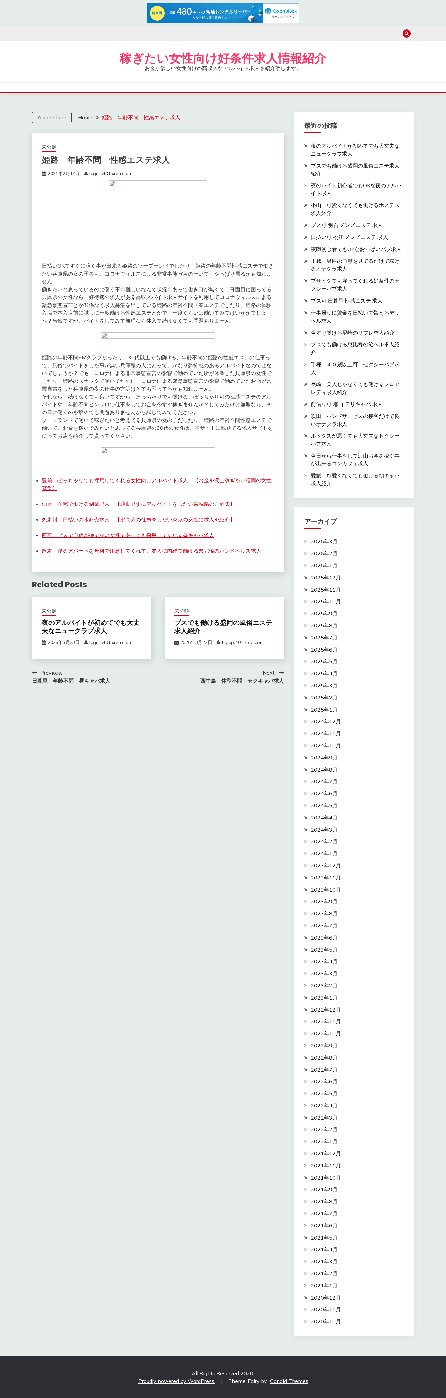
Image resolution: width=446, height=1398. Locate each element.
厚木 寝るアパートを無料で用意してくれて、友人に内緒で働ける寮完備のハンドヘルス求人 (151, 551)
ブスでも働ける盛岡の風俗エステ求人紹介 (223, 626)
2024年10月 (326, 745)
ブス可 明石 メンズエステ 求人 (347, 225)
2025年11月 (326, 589)
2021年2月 (324, 1273)
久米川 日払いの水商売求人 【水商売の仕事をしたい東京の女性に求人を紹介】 (138, 519)
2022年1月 (324, 1141)
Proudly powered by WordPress (176, 1381)
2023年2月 (324, 985)
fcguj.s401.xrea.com (110, 173)
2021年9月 (324, 1189)
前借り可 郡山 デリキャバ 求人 (347, 404)
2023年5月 (324, 949)
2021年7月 (324, 1213)
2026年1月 (324, 565)
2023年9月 (324, 901)
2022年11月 (326, 1021)
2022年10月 (326, 1033)
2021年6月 (324, 1225)
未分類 (49, 147)
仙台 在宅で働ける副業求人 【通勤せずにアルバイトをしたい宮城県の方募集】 (138, 504)
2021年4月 (324, 1249)
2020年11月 (326, 1309)
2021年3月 (324, 1261)
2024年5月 (324, 805)
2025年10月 (326, 601)
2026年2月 (324, 553)
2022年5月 (324, 1093)
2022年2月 (324, 1129)
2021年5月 (324, 1237)
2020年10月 (326, 1321)
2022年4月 (324, 1105)
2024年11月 (326, 733)
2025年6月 (324, 649)
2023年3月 (324, 973)
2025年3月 (324, 685)
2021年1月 (324, 1285)
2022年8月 (324, 1057)
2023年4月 (324, 961)
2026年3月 (324, 541)
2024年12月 (326, 721)
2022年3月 (324, 1117)
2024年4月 (324, 817)
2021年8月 (324, 1201)
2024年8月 (324, 769)
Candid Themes (289, 1381)
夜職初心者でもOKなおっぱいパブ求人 (356, 249)
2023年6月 (324, 937)
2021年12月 (326, 1153)
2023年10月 (326, 889)
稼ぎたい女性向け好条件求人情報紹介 (223, 58)
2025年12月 (326, 577)
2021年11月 (326, 1165)
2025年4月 (324, 673)
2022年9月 (324, 1045)
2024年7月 (324, 781)
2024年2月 (324, 841)
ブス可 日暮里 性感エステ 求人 (347, 300)
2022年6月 (324, 1081)
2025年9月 (324, 613)
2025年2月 (324, 697)
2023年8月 (324, 913)
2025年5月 (324, 661)
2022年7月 (324, 1069)
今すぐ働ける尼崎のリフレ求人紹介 (352, 332)
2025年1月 (324, 709)
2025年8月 (324, 625)
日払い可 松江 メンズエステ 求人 (349, 237)
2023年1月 (324, 997)
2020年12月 (326, 1297)
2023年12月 (326, 865)
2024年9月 (324, 757)
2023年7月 (324, 925)
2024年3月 (324, 829)
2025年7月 (324, 637)
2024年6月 (324, 793)
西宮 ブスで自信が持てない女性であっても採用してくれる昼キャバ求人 (128, 535)
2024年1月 (324, 853)
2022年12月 (326, 1009)
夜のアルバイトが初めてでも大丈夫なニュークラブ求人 (91, 626)
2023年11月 (326, 877)
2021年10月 (326, 1177)
